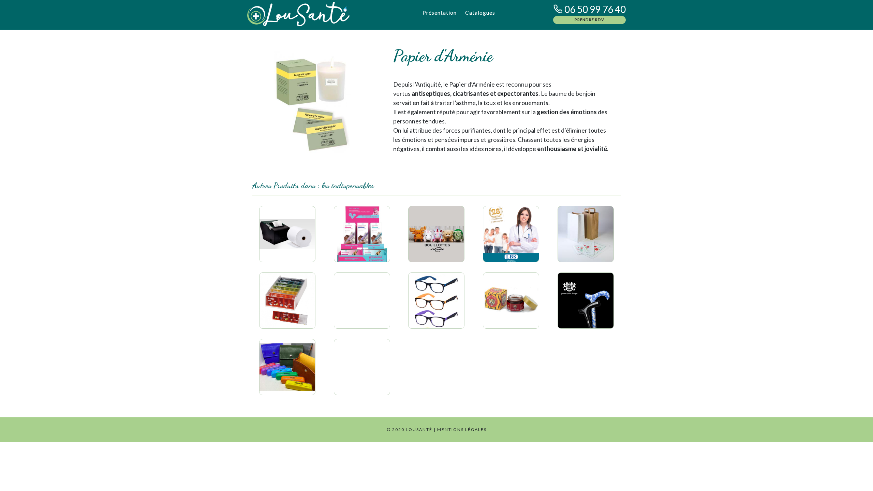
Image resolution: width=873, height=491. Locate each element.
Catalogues (480, 12)
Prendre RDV (589, 19)
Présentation (440, 12)
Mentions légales (462, 429)
